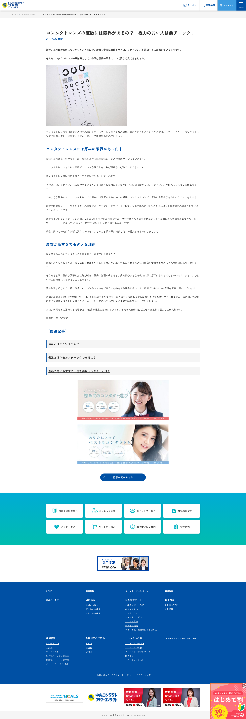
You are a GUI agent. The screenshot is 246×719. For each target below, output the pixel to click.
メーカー (65, 206)
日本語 (89, 643)
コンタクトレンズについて (138, 651)
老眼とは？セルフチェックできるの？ (72, 358)
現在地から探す (93, 609)
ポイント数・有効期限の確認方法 (141, 629)
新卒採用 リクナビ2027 (57, 655)
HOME (15, 14)
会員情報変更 (131, 625)
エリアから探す (93, 613)
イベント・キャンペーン (136, 590)
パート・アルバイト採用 (57, 663)
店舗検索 (169, 590)
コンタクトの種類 (82, 206)
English (89, 651)
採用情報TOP (52, 643)
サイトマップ (144, 674)
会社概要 (169, 609)
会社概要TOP (171, 605)
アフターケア (131, 613)
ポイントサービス (133, 617)
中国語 (89, 647)
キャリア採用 (52, 651)
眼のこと (129, 655)
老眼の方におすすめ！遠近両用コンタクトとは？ (79, 371)
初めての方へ (131, 609)
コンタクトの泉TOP (134, 643)
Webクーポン (52, 599)
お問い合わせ (103, 674)
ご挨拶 (49, 647)
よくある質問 (131, 621)
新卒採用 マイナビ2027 (57, 660)
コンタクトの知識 (133, 647)
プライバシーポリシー (123, 674)
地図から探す (92, 605)
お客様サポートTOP (134, 605)
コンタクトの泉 (28, 14)
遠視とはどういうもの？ (64, 344)
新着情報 (90, 590)
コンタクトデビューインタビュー (180, 638)
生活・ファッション (134, 660)
